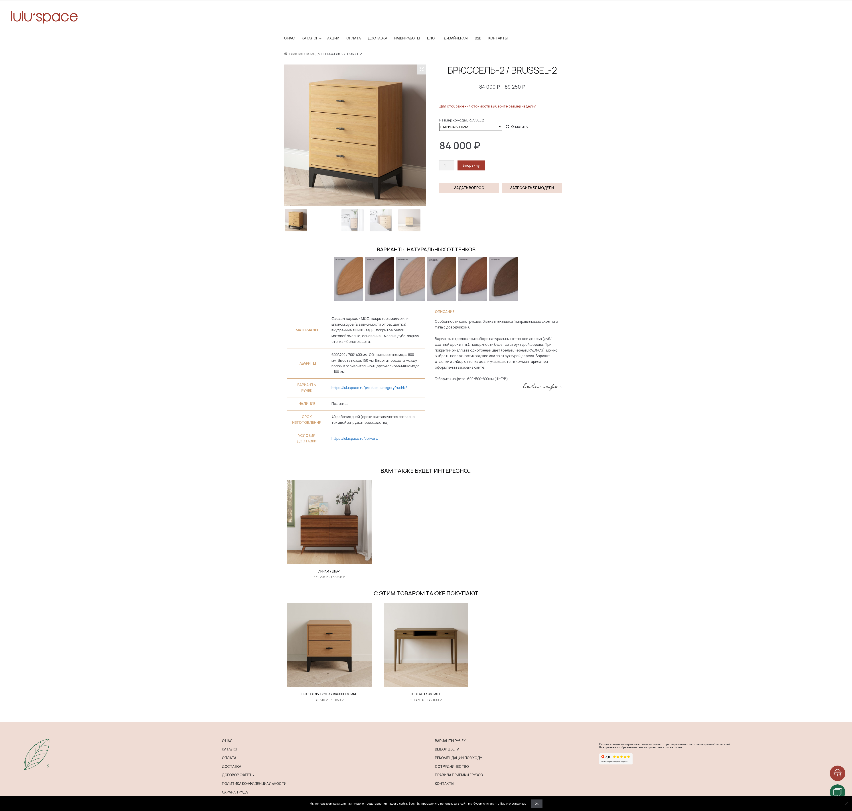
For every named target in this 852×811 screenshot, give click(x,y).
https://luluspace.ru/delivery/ (355, 438)
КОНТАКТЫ (444, 783)
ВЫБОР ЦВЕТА (447, 749)
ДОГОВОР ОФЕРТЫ (238, 774)
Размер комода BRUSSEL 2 (461, 120)
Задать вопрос (469, 187)
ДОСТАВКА (231, 766)
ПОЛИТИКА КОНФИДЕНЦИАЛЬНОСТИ (254, 783)
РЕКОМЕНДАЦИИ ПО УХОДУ (458, 757)
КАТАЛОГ (230, 749)
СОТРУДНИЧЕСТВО (452, 766)
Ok (536, 803)
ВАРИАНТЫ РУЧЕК (450, 740)
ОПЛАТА (229, 757)
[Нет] (846, 803)
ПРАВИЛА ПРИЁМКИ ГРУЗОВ (459, 774)
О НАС (227, 740)
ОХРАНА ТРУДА (235, 792)
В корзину (471, 165)
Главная (296, 54)
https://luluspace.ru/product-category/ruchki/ (369, 387)
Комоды (313, 54)
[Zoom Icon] (421, 69)
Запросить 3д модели (532, 187)
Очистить (519, 126)
